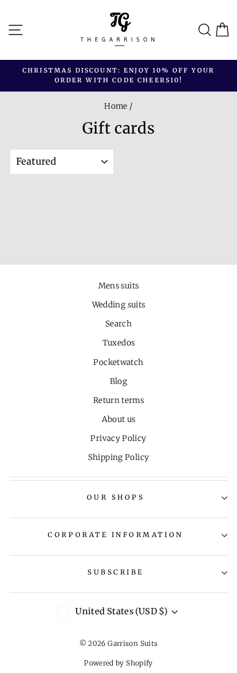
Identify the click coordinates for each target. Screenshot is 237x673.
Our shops (116, 497)
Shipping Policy (119, 457)
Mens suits (118, 286)
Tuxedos (118, 343)
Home (115, 106)
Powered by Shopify (118, 663)
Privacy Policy (118, 438)
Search (118, 324)
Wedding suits (119, 305)
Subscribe (115, 572)
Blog (118, 381)
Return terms (118, 400)
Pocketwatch (118, 362)
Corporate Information (115, 534)
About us (119, 419)
